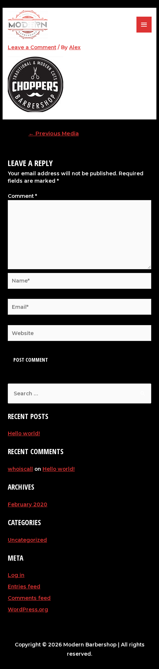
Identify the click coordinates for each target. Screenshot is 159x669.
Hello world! (24, 433)
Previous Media (53, 133)
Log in (16, 575)
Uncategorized (27, 540)
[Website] (79, 334)
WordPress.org (28, 609)
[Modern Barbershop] (27, 24)
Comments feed (29, 598)
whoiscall (20, 469)
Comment (22, 196)
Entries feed (24, 586)
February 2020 (27, 504)
